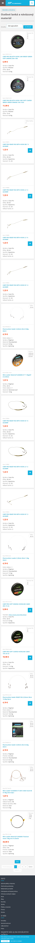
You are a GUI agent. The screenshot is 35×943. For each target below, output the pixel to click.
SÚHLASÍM (5, 941)
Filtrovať (28, 27)
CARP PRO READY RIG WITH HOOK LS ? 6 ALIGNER (15, 238)
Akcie (2, 896)
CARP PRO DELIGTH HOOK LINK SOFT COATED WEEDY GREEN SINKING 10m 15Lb (17, 101)
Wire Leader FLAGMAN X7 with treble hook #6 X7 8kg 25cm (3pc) (17, 791)
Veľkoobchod (4, 926)
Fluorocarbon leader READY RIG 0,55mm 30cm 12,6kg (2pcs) (17, 698)
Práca (2, 928)
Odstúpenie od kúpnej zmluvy (9, 891)
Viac (17, 862)
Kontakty (3, 920)
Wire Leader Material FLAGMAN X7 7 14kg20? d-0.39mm (17, 376)
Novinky (3, 902)
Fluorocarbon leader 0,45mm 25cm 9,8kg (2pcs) (16, 330)
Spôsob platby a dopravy (8, 883)
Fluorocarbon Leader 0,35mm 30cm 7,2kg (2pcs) (16, 559)
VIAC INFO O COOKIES (16, 941)
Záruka (3, 912)
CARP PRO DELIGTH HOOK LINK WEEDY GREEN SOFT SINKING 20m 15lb (17, 57)
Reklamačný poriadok (7, 889)
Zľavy (2, 899)
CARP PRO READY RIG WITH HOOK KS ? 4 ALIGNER (15, 286)
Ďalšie (30, 867)
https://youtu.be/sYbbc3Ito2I (17, 615)
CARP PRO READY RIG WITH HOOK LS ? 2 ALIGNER (15, 467)
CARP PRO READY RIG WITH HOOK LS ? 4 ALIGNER (15, 191)
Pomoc (3, 909)
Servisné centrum (6, 923)
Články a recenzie (5, 907)
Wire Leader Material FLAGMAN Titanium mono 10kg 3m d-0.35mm (16, 837)
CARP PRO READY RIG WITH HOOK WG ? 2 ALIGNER (16, 145)
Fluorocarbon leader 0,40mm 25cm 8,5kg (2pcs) (16, 746)
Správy (3, 904)
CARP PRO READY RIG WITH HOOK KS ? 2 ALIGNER (15, 515)
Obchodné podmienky (7, 886)
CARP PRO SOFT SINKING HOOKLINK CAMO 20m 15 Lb (16, 605)
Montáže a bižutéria (8, 10)
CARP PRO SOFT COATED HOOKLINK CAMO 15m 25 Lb (16, 652)
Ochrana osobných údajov (8, 894)
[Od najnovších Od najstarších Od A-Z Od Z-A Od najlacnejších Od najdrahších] (14, 26)
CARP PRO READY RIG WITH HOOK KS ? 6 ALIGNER (15, 422)
